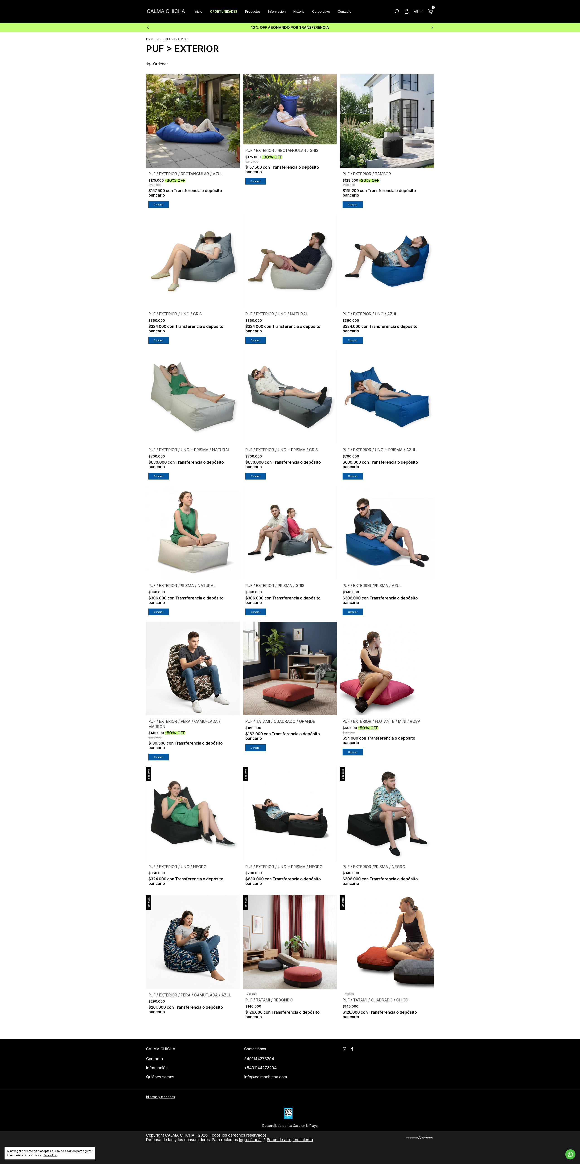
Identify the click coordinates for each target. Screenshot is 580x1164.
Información (277, 11)
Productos (253, 11)
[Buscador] (397, 12)
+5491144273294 (260, 1068)
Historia (298, 11)
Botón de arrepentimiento (290, 1139)
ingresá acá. (250, 1139)
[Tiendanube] (420, 1138)
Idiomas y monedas (160, 1097)
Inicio (198, 11)
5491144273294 (259, 1059)
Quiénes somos (160, 1077)
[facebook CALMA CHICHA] (352, 1049)
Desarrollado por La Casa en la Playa (290, 1125)
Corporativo (321, 11)
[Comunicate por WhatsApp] (570, 1154)
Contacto (344, 11)
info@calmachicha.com (265, 1077)
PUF (159, 39)
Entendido (50, 1155)
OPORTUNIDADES (223, 11)
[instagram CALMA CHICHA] (344, 1049)
